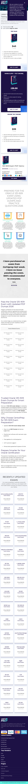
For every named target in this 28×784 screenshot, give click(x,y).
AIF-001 (7, 674)
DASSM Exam (3, 742)
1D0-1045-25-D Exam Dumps (8, 351)
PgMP (20, 660)
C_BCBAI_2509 (21, 563)
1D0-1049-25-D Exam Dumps (8, 374)
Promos (2, 773)
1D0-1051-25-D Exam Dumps (8, 386)
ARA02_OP (7, 508)
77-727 (7, 521)
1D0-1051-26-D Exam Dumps (20, 386)
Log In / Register (4, 766)
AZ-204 (21, 702)
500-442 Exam (4, 746)
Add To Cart (14, 67)
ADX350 (7, 647)
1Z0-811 (21, 591)
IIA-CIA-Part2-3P (7, 688)
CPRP (6, 619)
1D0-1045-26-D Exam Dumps (20, 351)
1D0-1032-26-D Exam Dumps (8, 339)
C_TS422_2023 (21, 521)
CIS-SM (21, 508)
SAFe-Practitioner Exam (5, 748)
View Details (7, 497)
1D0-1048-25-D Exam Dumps (8, 369)
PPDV (6, 702)
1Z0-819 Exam (4, 744)
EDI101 (20, 549)
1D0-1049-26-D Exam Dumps (19, 374)
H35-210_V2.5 (20, 577)
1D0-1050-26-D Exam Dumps (19, 380)
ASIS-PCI (20, 494)
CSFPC (21, 619)
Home (2, 7)
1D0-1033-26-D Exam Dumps (8, 345)
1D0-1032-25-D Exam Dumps (19, 333)
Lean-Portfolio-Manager (20, 633)
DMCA (2, 777)
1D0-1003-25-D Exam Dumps (8, 333)
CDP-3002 (7, 577)
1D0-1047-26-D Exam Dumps (20, 363)
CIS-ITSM (6, 660)
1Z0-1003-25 (20, 605)
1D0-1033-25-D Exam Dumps (19, 339)
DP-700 (7, 563)
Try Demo (14, 178)
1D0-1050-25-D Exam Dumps (8, 380)
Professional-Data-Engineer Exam (8, 738)
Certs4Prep (11, 782)
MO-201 (21, 688)
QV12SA (7, 633)
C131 (21, 674)
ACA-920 (6, 591)
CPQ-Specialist (21, 647)
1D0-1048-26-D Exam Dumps (19, 369)
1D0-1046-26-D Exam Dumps (20, 357)
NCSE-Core (7, 605)
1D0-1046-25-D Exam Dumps (8, 357)
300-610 (7, 535)
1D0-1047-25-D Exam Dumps (8, 363)
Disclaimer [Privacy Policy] (6, 775)
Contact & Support (5, 771)
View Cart (3, 768)
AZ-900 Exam (4, 740)
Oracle (7, 7)
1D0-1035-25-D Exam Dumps (20, 345)
